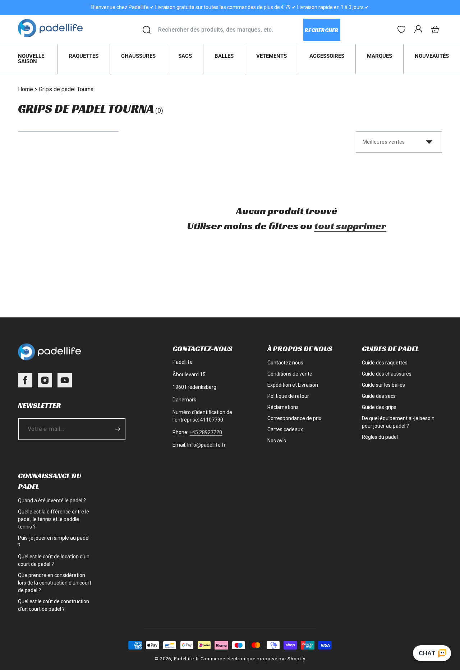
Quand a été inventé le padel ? (52, 500)
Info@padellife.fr (206, 445)
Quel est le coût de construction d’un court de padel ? (53, 605)
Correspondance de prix (294, 418)
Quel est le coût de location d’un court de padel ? (53, 560)
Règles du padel (380, 437)
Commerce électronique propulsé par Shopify (253, 658)
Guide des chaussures (386, 374)
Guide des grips (379, 407)
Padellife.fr (186, 658)
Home (25, 89)
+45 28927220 (205, 432)
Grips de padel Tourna (66, 89)
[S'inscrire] (117, 429)
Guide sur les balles (383, 385)
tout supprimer (350, 225)
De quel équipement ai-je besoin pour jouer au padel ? (398, 422)
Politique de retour (288, 396)
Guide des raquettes (385, 363)
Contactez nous (285, 363)
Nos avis (276, 440)
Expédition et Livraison (292, 385)
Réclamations (283, 407)
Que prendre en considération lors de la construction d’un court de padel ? (54, 582)
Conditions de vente (289, 374)
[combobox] (230, 30)
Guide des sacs (379, 396)
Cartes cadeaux (285, 429)
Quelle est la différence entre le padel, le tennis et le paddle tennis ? (53, 519)
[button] (435, 29)
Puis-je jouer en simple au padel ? (53, 541)
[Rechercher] (147, 30)
